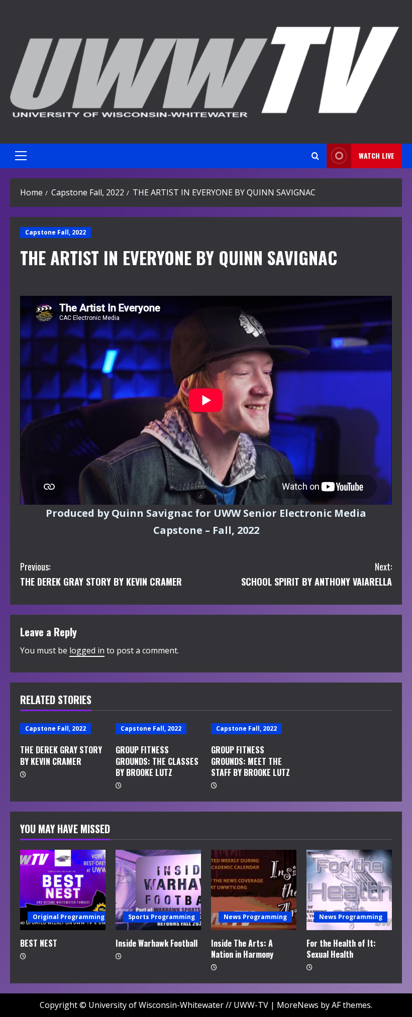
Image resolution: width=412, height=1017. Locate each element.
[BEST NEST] (63, 890)
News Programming (255, 917)
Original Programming (69, 917)
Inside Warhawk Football (156, 943)
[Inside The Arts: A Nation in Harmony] (253, 890)
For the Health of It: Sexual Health (341, 948)
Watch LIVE (376, 155)
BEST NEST (38, 943)
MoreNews (298, 1004)
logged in (87, 650)
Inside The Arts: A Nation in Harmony (242, 948)
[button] (21, 155)
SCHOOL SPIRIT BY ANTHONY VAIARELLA (316, 574)
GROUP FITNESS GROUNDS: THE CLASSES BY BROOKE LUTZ (157, 761)
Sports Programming (161, 917)
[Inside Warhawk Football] (158, 890)
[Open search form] (315, 156)
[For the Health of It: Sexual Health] (349, 890)
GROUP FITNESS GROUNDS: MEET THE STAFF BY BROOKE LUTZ (250, 761)
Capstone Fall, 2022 (55, 232)
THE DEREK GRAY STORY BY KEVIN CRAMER (101, 574)
